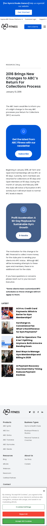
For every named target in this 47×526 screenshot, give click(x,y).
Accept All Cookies (23, 521)
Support (42, 19)
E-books (23, 235)
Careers (28, 464)
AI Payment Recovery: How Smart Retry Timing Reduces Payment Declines (29, 370)
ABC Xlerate (7, 449)
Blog (5, 459)
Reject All (23, 514)
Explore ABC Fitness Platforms (11, 19)
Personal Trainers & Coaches (32, 439)
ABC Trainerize (8, 440)
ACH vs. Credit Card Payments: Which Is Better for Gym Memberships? (26, 313)
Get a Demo (33, 26)
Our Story (28, 459)
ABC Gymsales (9, 444)
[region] (23, 506)
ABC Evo (6, 431)
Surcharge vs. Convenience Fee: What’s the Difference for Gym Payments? (27, 327)
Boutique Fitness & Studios (32, 432)
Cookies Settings (23, 507)
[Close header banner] (44, 3)
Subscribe (23, 153)
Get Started (23, 12)
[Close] (44, 491)
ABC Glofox (7, 435)
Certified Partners (9, 478)
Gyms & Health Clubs (33, 426)
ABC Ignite (7, 426)
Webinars (6, 468)
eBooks (6, 464)
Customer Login (30, 19)
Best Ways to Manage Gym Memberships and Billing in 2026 (28, 354)
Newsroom (7, 473)
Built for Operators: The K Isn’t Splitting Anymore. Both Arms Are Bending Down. (29, 342)
